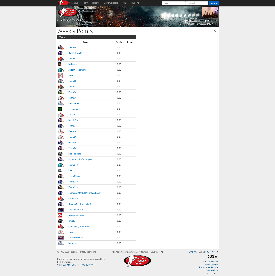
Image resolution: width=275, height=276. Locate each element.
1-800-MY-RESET (69, 265)
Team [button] (85, 3)
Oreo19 (71, 221)
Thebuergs (73, 109)
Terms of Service (210, 262)
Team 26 (72, 148)
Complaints (212, 270)
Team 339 (73, 182)
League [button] (75, 3)
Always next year (76, 215)
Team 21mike (74, 176)
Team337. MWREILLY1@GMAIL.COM (84, 193)
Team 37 (72, 86)
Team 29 (72, 137)
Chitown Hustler (75, 238)
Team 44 (72, 47)
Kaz (70, 170)
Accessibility (212, 273)
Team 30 (72, 131)
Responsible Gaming (208, 267)
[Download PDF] (215, 30)
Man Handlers (74, 154)
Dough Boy (73, 120)
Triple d (71, 232)
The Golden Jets (75, 210)
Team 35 (72, 98)
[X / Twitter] (209, 257)
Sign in (214, 3)
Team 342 (73, 165)
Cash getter (73, 103)
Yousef (71, 114)
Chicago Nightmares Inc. (79, 226)
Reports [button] (96, 3)
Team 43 (72, 59)
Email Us (193, 252)
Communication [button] (111, 3)
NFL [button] (125, 3)
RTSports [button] (135, 3)
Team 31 (72, 126)
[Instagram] (216, 257)
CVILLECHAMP (75, 53)
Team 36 (72, 92)
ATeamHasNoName (77, 70)
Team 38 (72, 81)
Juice (70, 75)
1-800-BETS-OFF (87, 265)
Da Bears (72, 64)
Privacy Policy (211, 264)
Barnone (72, 243)
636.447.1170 (211, 252)
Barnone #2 (73, 198)
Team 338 (73, 187)
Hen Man (72, 142)
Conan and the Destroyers (80, 159)
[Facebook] (212, 257)
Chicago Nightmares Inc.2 (79, 204)
